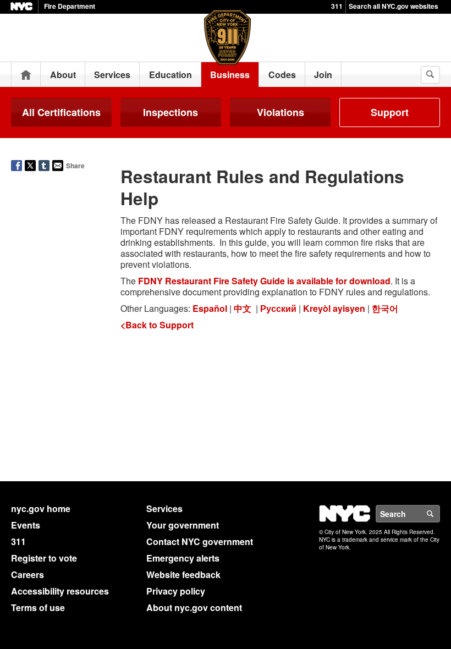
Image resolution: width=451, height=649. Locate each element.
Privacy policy (175, 591)
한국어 (385, 308)
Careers (27, 574)
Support (390, 112)
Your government (182, 525)
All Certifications (61, 112)
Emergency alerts (182, 558)
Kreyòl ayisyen (334, 308)
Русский (278, 308)
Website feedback (183, 574)
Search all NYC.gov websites (393, 6)
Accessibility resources (60, 591)
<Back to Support (157, 324)
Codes (282, 74)
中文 (242, 308)
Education (170, 74)
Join (323, 74)
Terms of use (38, 607)
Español (210, 308)
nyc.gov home (40, 508)
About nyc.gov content (194, 607)
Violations (280, 112)
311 (337, 6)
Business (230, 74)
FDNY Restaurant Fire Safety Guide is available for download (264, 280)
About (63, 74)
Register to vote (44, 558)
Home (25, 74)
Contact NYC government (199, 541)
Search (439, 513)
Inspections (170, 112)
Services (112, 74)
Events (25, 525)
